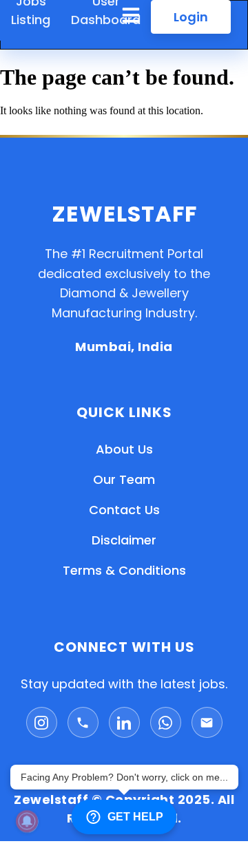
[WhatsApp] (165, 722)
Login (191, 16)
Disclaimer (124, 540)
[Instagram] (41, 722)
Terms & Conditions (124, 570)
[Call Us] (83, 722)
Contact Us (124, 509)
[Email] (207, 722)
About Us (124, 449)
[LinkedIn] (124, 722)
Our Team (124, 479)
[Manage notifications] (27, 821)
